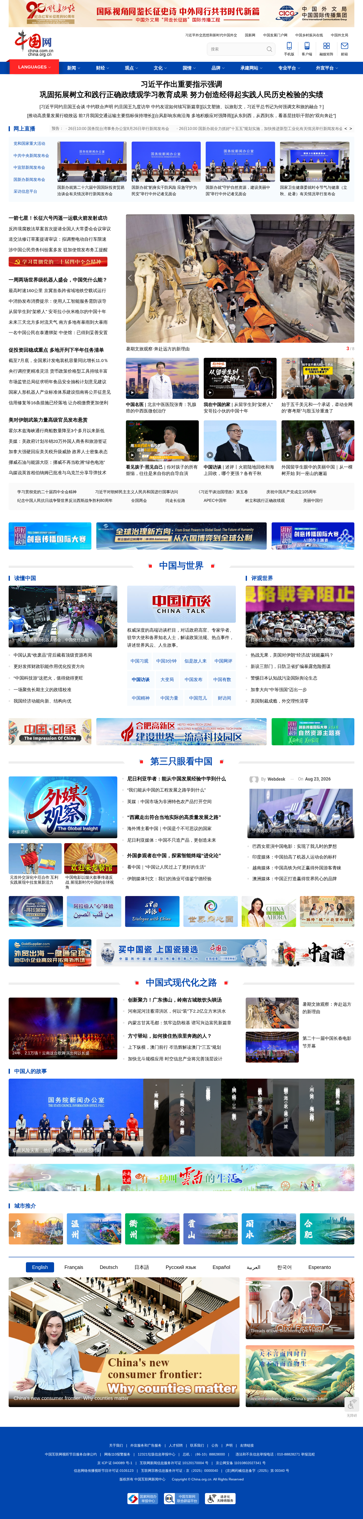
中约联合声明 (99, 106)
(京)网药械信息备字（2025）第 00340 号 (257, 1471)
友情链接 (247, 1445)
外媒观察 (20, 832)
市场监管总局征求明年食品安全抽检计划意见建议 (57, 381)
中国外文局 (339, 35)
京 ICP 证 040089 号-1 (114, 1463)
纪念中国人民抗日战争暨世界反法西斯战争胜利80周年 (65, 500)
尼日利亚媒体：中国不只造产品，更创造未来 (171, 840)
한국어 (284, 1267)
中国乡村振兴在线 (309, 35)
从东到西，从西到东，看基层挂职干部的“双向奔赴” (284, 115)
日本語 (141, 1267)
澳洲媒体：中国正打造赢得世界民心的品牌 (294, 878)
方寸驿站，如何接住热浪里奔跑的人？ (170, 1036)
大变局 (167, 679)
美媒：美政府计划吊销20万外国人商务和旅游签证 (58, 441)
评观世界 (262, 578)
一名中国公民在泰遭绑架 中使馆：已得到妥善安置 (58, 332)
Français (73, 1267)
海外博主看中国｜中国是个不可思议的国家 (169, 828)
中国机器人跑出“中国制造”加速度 (281, 831)
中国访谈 (213, 467)
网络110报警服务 (117, 1454)
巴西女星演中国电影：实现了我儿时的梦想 (294, 846)
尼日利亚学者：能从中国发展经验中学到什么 (176, 778)
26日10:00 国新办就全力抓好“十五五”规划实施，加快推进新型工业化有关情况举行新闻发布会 (261, 129)
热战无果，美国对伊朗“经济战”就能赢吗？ (292, 655)
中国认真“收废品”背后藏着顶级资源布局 (53, 655)
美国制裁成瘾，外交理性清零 (279, 701)
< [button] (345, 128)
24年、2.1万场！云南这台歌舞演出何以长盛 (50, 1053)
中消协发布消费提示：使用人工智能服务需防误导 (57, 301)
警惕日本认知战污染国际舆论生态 (284, 678)
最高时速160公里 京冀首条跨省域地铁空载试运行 (57, 290)
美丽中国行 (313, 500)
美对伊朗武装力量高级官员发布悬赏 (48, 420)
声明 (229, 1445)
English (40, 1267)
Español (221, 1267)
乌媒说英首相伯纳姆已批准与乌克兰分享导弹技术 (57, 472)
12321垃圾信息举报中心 (156, 1454)
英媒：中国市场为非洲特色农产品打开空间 (169, 801)
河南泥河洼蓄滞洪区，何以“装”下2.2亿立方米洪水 (177, 1011)
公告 (214, 1445)
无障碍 (352, 1415)
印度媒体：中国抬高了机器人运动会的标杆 (294, 857)
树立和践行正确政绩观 (265, 500)
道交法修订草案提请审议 (33, 239)
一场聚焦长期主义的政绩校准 (42, 689)
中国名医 (135, 404)
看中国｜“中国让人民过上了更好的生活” (166, 867)
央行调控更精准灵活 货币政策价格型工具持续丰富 (58, 371)
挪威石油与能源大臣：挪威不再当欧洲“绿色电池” (57, 462)
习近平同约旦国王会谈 (63, 106)
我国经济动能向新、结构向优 (42, 701)
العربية (254, 1267)
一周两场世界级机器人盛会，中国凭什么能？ (58, 279)
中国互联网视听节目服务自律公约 (71, 1454)
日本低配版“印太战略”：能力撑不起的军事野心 (291, 640)
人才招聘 (176, 1445)
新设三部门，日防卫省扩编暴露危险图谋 (291, 666)
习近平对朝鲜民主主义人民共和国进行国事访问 (136, 492)
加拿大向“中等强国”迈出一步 (279, 689)
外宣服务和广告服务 (145, 1445)
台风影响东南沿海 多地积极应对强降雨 (193, 115)
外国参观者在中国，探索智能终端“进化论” (174, 855)
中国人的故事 (30, 1071)
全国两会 (139, 500)
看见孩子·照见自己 (144, 467)
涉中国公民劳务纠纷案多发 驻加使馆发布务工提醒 (58, 249)
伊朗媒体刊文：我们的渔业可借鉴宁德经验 (169, 878)
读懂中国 (25, 578)
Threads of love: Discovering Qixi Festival (287, 1331)
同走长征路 (175, 500)
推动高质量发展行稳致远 (52, 115)
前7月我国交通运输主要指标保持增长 (115, 115)
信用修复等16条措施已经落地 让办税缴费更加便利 (58, 402)
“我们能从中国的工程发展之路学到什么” (166, 790)
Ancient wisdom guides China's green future (289, 1399)
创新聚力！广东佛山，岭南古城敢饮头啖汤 (175, 1000)
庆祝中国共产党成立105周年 (291, 492)
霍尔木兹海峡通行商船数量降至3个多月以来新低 (56, 430)
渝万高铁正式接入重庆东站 (152, 348)
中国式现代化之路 (181, 982)
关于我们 (116, 1445)
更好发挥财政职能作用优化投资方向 (49, 666)
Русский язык (181, 1267)
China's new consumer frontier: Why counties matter (71, 1398)
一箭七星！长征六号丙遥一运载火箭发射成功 (58, 218)
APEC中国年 (215, 500)
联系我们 (197, 1445)
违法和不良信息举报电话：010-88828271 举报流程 (275, 1454)
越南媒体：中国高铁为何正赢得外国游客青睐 (296, 867)
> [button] (350, 128)
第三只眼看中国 (181, 761)
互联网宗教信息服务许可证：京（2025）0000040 (179, 1471)
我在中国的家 (217, 404)
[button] (350, 278)
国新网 (250, 35)
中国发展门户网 (275, 35)
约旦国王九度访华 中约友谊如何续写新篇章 (157, 106)
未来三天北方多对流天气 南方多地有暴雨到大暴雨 (58, 322)
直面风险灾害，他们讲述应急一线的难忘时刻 (56, 1150)
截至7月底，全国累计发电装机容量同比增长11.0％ (58, 360)
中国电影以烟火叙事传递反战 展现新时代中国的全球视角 (89, 882)
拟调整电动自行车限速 (84, 239)
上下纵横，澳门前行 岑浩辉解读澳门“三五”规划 (174, 1047)
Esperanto (319, 1267)
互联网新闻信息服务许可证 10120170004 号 (174, 1463)
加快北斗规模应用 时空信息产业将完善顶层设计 (175, 1058)
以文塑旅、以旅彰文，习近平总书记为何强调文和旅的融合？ (262, 106)
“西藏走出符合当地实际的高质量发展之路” (174, 817)
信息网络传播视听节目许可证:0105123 (104, 1471)
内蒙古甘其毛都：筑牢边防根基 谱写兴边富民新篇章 (179, 1022)
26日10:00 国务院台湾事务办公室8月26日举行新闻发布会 (118, 129)
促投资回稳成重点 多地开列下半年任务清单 (56, 350)
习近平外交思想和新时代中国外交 (211, 35)
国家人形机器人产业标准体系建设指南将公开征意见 (60, 392)
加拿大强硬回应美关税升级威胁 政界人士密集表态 (58, 451)
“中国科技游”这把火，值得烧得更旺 (48, 678)
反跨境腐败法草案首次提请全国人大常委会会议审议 (60, 228)
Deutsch (109, 1267)
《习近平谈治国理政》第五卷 (222, 492)
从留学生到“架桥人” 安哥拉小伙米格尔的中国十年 (57, 311)
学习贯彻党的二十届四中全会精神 (47, 492)
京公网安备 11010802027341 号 (241, 1463)
